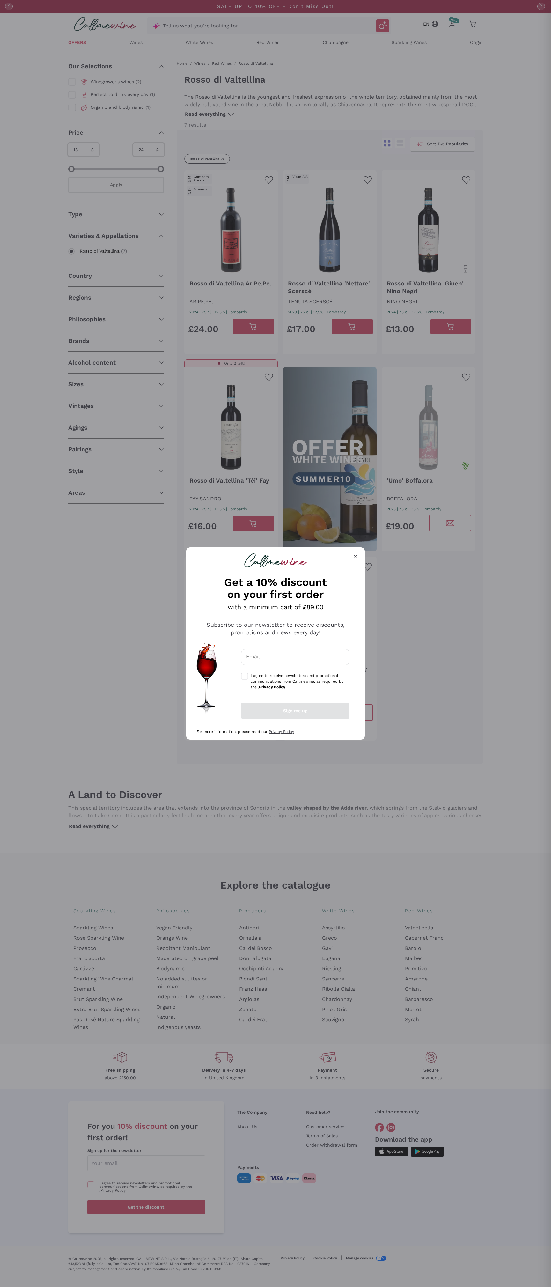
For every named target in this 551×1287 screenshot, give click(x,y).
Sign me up (295, 710)
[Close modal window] (355, 556)
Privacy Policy (281, 731)
